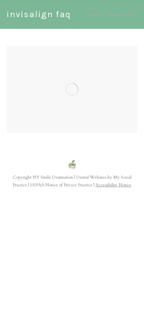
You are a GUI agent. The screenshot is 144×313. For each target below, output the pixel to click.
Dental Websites (91, 177)
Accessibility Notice (113, 185)
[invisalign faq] (72, 89)
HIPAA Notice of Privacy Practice (61, 185)
